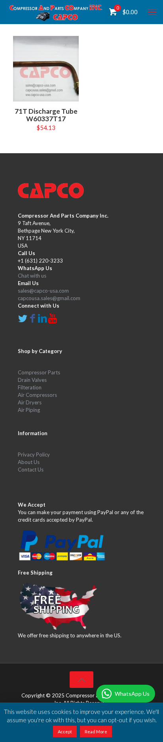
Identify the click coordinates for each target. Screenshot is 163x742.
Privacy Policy (34, 454)
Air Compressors (37, 395)
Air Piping (29, 410)
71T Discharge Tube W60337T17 (46, 115)
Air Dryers (30, 402)
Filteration (30, 387)
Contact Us (31, 469)
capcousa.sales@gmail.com (49, 298)
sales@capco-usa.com (43, 290)
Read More (96, 731)
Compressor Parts (39, 372)
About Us (29, 462)
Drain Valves (32, 380)
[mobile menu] (152, 12)
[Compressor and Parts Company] (56, 12)
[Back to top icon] (81, 679)
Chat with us (32, 275)
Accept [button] (65, 731)
